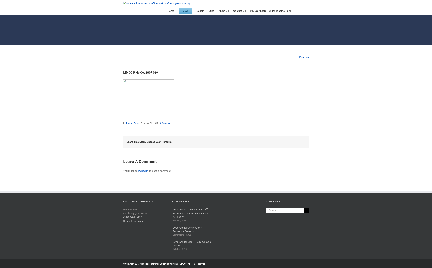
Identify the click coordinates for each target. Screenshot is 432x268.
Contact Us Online (133, 221)
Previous (304, 57)
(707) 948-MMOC (132, 217)
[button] (304, 11)
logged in (143, 170)
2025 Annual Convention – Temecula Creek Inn (188, 229)
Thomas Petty (132, 123)
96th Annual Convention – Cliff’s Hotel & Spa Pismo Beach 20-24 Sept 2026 (191, 213)
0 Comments (166, 123)
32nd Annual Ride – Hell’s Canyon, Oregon (192, 243)
